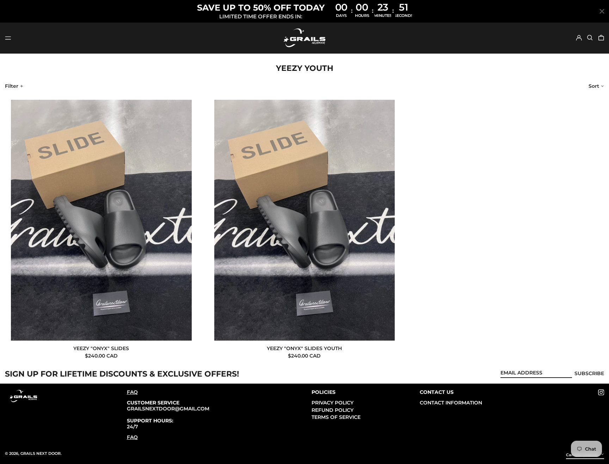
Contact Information (451, 402)
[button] (590, 37)
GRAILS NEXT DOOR (40, 453)
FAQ (132, 392)
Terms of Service (336, 417)
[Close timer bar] (602, 11)
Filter (11, 86)
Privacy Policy (332, 402)
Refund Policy (332, 410)
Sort (594, 86)
